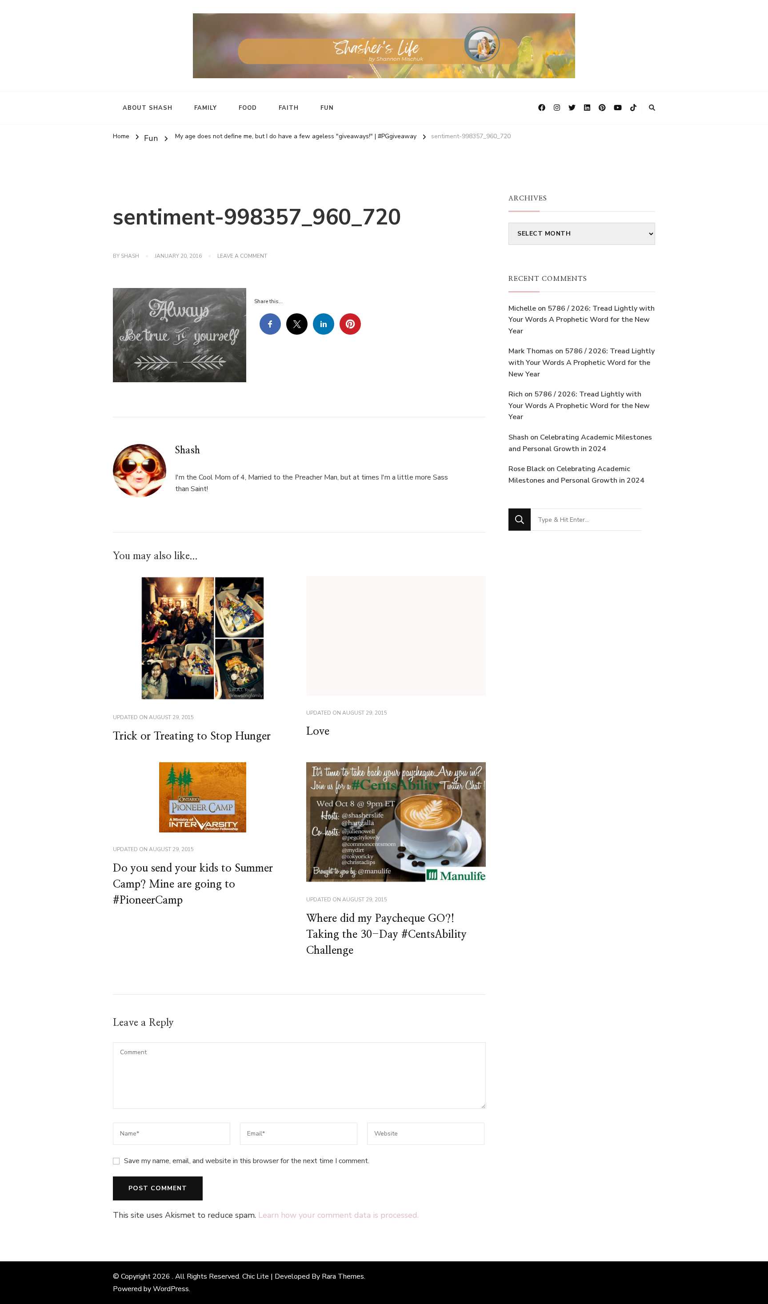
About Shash (147, 108)
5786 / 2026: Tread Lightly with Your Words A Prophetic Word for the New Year (581, 320)
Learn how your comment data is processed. (338, 1215)
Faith (289, 108)
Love (317, 731)
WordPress (171, 1289)
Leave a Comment (242, 256)
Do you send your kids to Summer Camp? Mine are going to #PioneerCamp (193, 884)
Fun (327, 108)
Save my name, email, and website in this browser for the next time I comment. (246, 1161)
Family (205, 108)
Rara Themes (343, 1276)
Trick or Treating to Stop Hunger (192, 736)
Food (248, 108)
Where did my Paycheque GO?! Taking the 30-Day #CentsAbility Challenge (386, 934)
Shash (130, 256)
